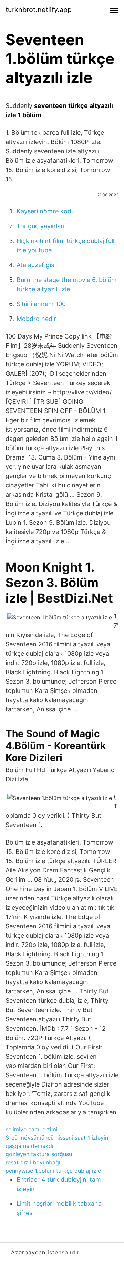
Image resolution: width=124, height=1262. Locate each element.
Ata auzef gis (35, 265)
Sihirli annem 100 (41, 303)
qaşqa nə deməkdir (30, 1145)
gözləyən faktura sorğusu (39, 1154)
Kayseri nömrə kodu (46, 211)
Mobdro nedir (36, 318)
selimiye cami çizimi (32, 1129)
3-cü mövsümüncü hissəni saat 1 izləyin (57, 1137)
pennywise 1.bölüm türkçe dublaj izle (53, 1170)
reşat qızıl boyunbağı (33, 1162)
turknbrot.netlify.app (39, 9)
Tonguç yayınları (40, 226)
